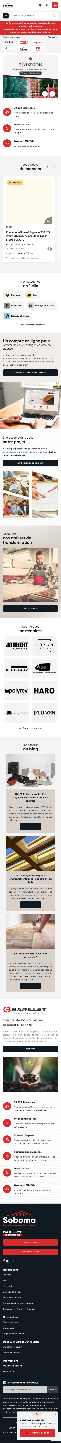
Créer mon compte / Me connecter (31, 372)
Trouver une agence (12, 1366)
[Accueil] (8, 5)
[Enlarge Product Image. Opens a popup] (48, 220)
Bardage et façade (44, 305)
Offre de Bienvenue (12, 1352)
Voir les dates (35, 26)
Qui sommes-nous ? (12, 1347)
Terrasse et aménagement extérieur (20, 1309)
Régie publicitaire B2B (13, 1333)
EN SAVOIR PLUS (30, 608)
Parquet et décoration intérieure (18, 1303)
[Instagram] (7, 1261)
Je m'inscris (52, 1390)
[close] (55, 1414)
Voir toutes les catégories (33, 324)
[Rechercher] (54, 15)
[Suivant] (52, 94)
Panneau (15, 295)
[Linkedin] (12, 1261)
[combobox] (34, 15)
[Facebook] (4, 1261)
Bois (35, 295)
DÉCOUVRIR (30, 1049)
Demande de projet (30, 1252)
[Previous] (45, 94)
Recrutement (9, 1371)
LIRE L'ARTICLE (30, 826)
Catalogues (8, 1328)
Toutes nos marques (32, 728)
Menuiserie (16, 305)
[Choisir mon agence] (40, 5)
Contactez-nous (11, 1322)
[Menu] (6, 15)
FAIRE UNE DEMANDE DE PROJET (30, 463)
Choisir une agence (40, 1433)
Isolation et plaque (20, 316)
